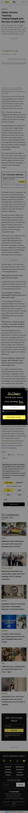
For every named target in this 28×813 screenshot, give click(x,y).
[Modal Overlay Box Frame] (14, 406)
